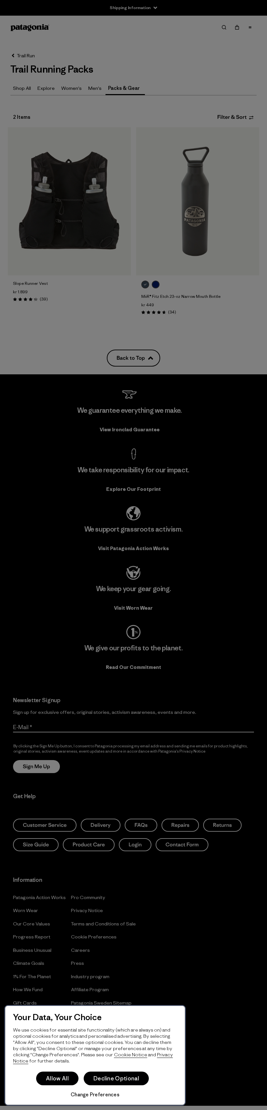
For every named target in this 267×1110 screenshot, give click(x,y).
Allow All (57, 1078)
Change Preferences (95, 1094)
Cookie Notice (130, 1054)
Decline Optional (116, 1078)
